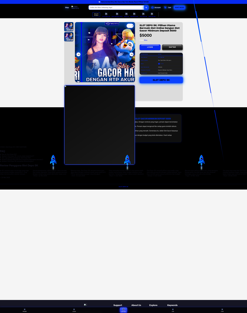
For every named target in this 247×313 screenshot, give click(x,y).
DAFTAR (172, 47)
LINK (173, 311)
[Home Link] (78, 7)
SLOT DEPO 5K (123, 186)
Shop (67, 7)
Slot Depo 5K (161, 79)
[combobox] (116, 7)
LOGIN (150, 47)
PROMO (25, 311)
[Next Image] (131, 54)
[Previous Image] (78, 54)
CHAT (222, 311)
